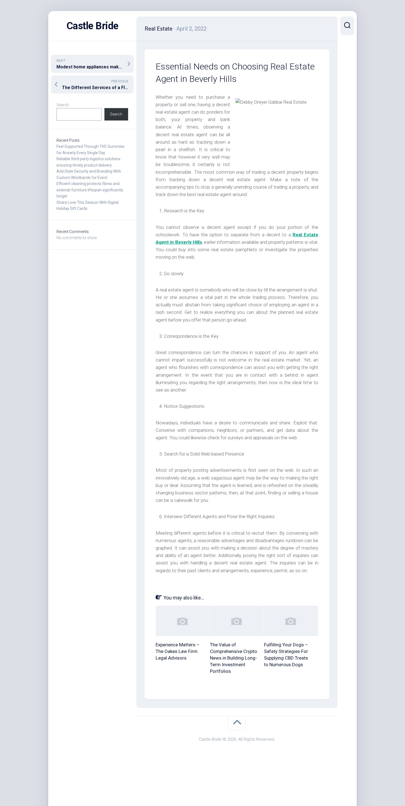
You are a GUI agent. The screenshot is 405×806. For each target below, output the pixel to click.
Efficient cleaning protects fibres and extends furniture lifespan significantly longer (89, 189)
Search (62, 105)
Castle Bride (92, 26)
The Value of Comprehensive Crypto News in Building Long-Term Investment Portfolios (233, 658)
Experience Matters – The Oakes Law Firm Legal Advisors (177, 651)
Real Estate (158, 28)
